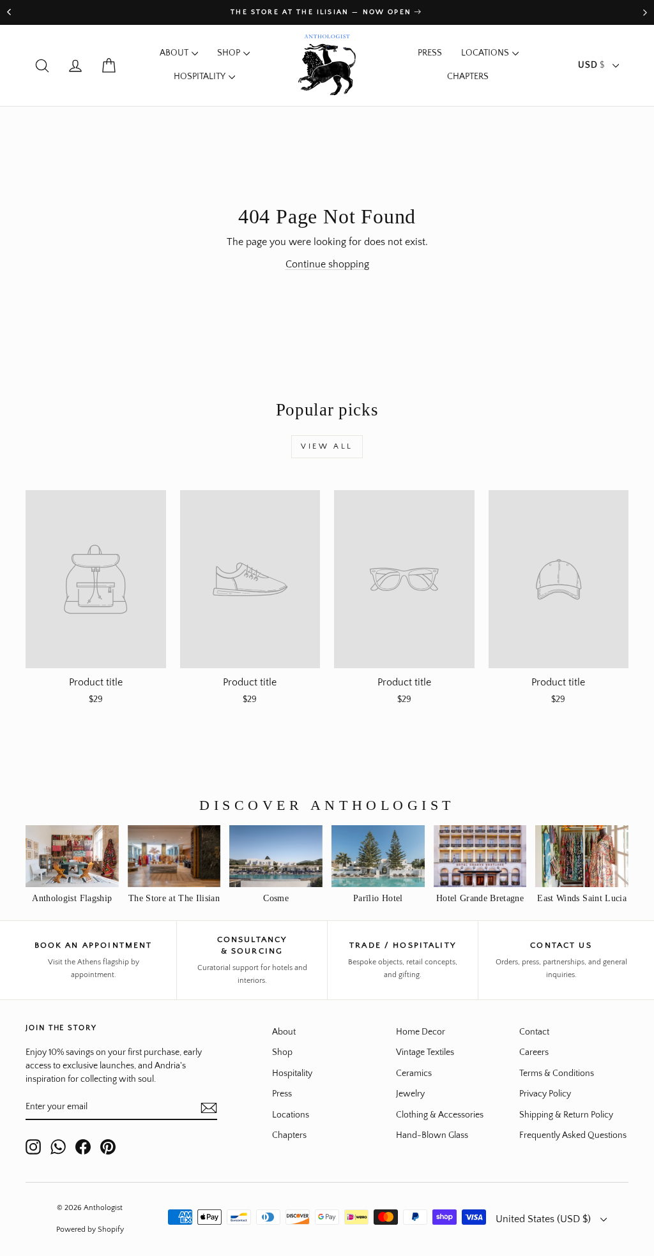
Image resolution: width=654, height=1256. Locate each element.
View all (327, 446)
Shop (228, 53)
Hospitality (199, 76)
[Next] (645, 12)
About (174, 53)
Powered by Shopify (90, 1229)
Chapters (468, 76)
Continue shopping (327, 264)
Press (430, 53)
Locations (485, 53)
